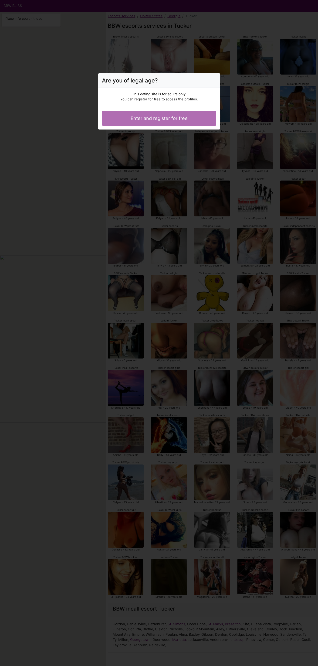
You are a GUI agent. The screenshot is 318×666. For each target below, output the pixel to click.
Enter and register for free (159, 118)
